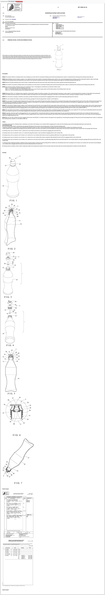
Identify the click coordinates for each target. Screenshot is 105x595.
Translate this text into (4, 1)
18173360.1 (14, 19)
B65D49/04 (55, 18)
